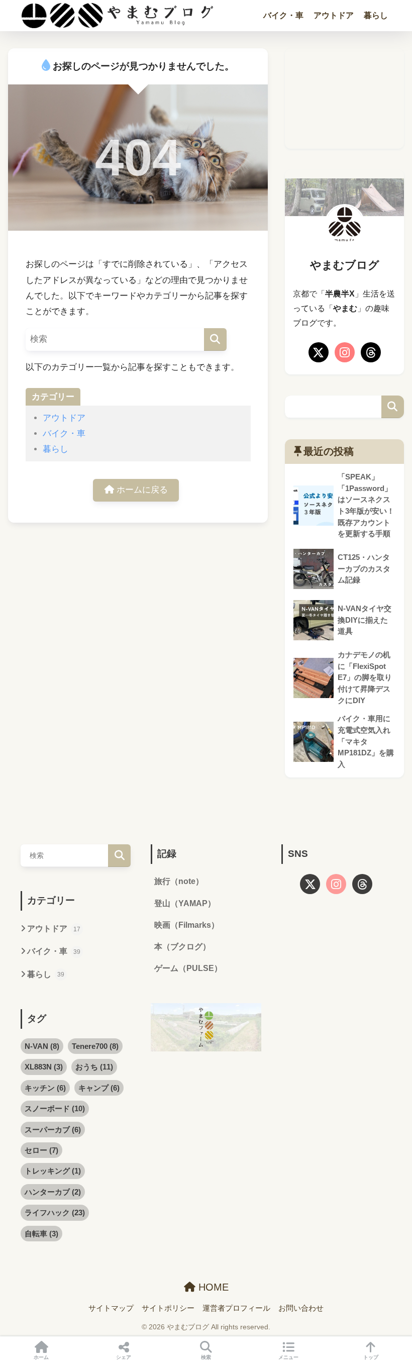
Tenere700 (95, 1046)
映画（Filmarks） (186, 925)
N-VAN (42, 1046)
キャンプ (99, 1088)
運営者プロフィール (236, 1308)
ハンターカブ (53, 1192)
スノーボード (55, 1108)
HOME (212, 1287)
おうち (94, 1066)
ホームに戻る (141, 490)
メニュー (288, 1357)
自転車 (41, 1233)
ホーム (41, 1357)
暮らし (376, 15)
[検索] (215, 339)
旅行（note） (178, 881)
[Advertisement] (344, 98)
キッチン (45, 1088)
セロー (41, 1150)
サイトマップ (111, 1308)
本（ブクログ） (182, 946)
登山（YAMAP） (185, 903)
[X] (318, 352)
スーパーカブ (53, 1129)
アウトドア (334, 15)
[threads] (371, 352)
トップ (370, 1357)
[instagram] (345, 352)
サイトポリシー (168, 1308)
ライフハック (55, 1212)
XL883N (44, 1066)
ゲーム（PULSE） (188, 968)
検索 (392, 407)
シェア (123, 1357)
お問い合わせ (301, 1308)
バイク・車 (283, 15)
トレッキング (53, 1170)
